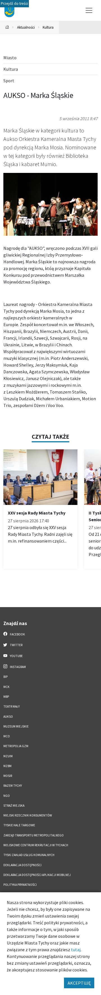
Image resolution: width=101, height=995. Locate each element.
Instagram (17, 667)
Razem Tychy (12, 786)
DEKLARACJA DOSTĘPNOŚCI (22, 865)
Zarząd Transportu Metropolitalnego (33, 835)
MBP (6, 697)
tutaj (76, 949)
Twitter (15, 645)
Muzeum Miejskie (16, 726)
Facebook (17, 634)
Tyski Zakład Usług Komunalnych (28, 855)
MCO (6, 736)
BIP (5, 677)
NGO (6, 796)
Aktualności (26, 27)
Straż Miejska (13, 806)
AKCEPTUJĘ (79, 983)
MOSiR (7, 776)
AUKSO (8, 717)
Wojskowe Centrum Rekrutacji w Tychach (35, 845)
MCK (6, 687)
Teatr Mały (11, 706)
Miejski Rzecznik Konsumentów (27, 815)
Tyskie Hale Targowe (19, 825)
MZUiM (8, 756)
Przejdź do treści (14, 3)
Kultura (48, 27)
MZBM (7, 766)
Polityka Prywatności (20, 885)
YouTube (16, 656)
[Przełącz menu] (89, 10)
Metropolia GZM (15, 746)
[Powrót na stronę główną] (7, 27)
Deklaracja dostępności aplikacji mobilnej (37, 875)
